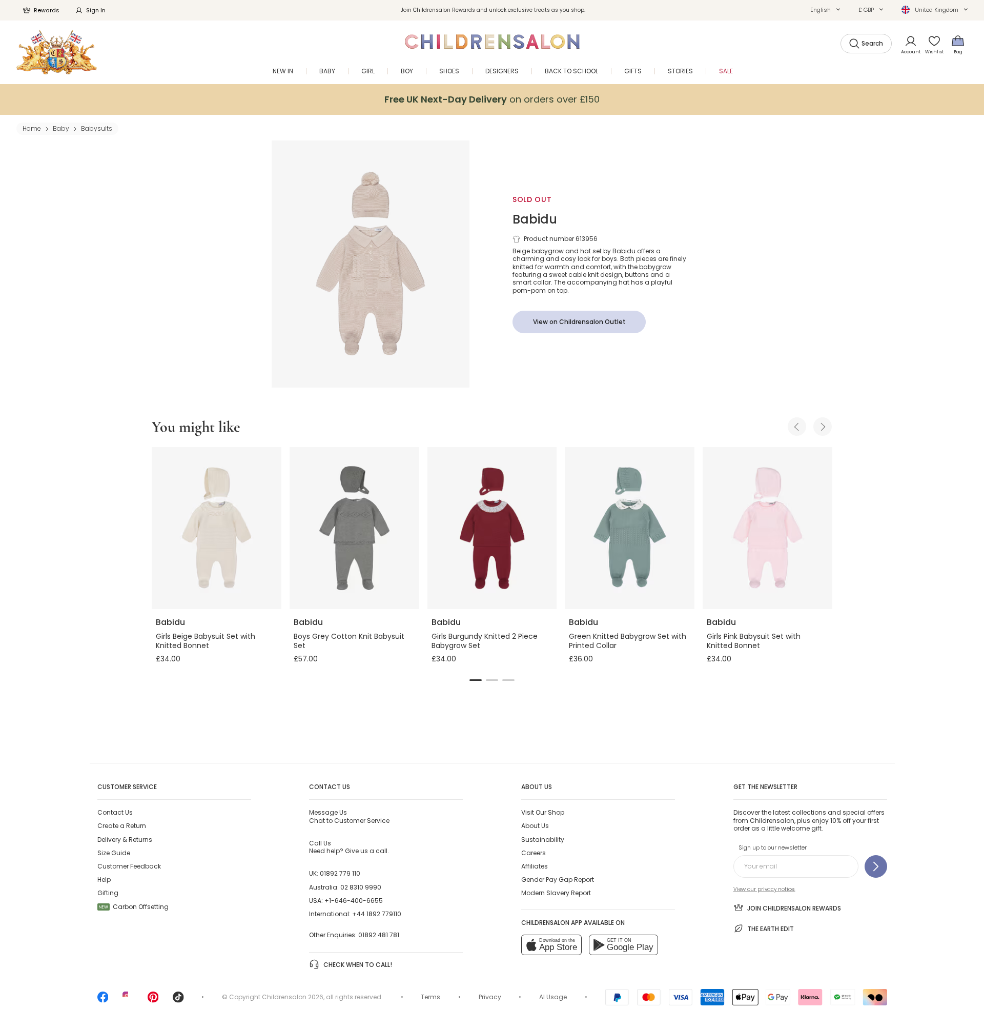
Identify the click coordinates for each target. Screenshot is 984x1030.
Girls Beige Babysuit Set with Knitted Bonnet (205, 641)
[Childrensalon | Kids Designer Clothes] (56, 52)
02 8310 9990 (360, 887)
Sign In (96, 10)
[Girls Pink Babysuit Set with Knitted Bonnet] (767, 528)
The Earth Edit (770, 928)
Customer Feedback (129, 866)
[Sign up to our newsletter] (876, 866)
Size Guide (113, 853)
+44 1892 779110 (376, 914)
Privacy (490, 997)
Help (104, 879)
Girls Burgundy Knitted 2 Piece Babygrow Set (485, 641)
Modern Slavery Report (556, 892)
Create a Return (121, 825)
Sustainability (542, 839)
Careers (533, 853)
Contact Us (115, 812)
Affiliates (534, 866)
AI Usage (553, 997)
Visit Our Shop (542, 812)
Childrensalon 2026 (292, 997)
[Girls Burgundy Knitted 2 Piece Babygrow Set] (492, 528)
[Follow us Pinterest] (153, 1000)
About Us (535, 825)
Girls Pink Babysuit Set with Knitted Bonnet (754, 641)
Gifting (107, 892)
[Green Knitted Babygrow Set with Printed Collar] (629, 528)
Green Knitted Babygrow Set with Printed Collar (627, 641)
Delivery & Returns (124, 839)
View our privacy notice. (764, 889)
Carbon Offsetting (134, 906)
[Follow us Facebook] (103, 1000)
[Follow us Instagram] (128, 1000)
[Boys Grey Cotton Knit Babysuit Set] (354, 528)
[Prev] (797, 426)
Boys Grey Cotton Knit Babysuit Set (349, 641)
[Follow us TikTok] (178, 1000)
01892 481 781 (378, 935)
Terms (430, 997)
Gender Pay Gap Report (557, 879)
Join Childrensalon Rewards (794, 908)
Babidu (534, 219)
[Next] (822, 426)
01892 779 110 (340, 873)
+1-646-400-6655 (353, 900)
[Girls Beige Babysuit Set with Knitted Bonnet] (216, 528)
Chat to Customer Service (349, 816)
